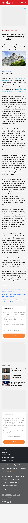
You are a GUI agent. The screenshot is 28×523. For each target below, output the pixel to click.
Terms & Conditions (14, 482)
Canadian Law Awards (7, 460)
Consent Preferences (15, 479)
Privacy (22, 476)
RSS (8, 471)
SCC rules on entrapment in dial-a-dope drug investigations (14, 295)
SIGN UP (14, 335)
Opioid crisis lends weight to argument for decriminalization (14, 301)
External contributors (12, 468)
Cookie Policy (5, 479)
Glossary (4, 465)
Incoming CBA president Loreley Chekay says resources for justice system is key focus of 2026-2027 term (17, 377)
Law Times (5, 452)
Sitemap (4, 471)
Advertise (4, 476)
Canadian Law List (6, 455)
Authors (4, 468)
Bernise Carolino (7, 71)
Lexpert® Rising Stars (8, 457)
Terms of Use (5, 482)
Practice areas (9, 30)
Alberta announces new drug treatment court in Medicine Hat (14, 290)
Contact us (16, 476)
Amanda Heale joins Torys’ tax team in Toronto (18, 369)
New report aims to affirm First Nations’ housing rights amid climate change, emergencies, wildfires (18, 384)
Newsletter (10, 465)
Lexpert (4, 449)
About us (10, 476)
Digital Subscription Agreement (9, 485)
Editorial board (22, 468)
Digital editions (17, 465)
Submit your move (6, 489)
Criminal (16, 30)
